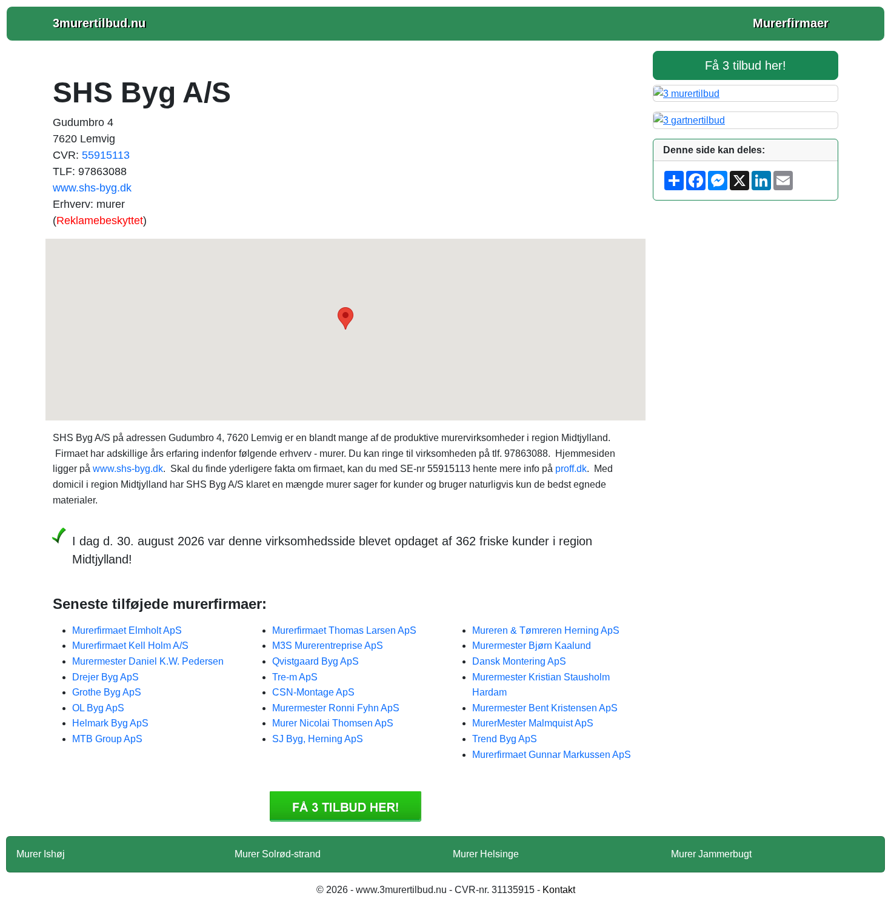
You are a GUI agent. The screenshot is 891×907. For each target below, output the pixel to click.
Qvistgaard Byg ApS (315, 661)
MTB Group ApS (107, 739)
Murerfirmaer (791, 23)
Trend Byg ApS (504, 739)
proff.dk (571, 468)
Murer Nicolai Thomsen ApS (332, 723)
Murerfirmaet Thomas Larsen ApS (344, 630)
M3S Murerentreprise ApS (327, 645)
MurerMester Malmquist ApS (532, 723)
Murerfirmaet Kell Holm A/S (130, 645)
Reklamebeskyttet (99, 220)
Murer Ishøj (40, 854)
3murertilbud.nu (99, 23)
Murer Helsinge (486, 854)
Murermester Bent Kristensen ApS (545, 708)
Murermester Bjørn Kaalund (531, 645)
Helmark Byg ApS (110, 723)
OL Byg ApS (98, 708)
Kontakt (558, 890)
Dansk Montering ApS (519, 661)
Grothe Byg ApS (106, 692)
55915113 (106, 155)
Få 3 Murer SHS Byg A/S (345, 806)
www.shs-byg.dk (92, 188)
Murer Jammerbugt (711, 854)
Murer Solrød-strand (278, 854)
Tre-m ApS (295, 677)
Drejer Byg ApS (105, 677)
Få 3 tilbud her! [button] (745, 65)
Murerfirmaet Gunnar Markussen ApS (551, 754)
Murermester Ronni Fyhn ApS (335, 708)
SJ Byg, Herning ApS (317, 739)
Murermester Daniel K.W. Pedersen (148, 661)
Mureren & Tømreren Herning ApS (545, 630)
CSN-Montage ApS (313, 692)
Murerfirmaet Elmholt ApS (127, 630)
